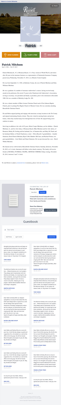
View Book (34, 192)
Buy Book (42, 192)
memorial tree (21, 163)
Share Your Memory (50, 210)
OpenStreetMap (32, 400)
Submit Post (52, 237)
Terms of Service (35, 398)
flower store (45, 163)
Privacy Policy (26, 398)
